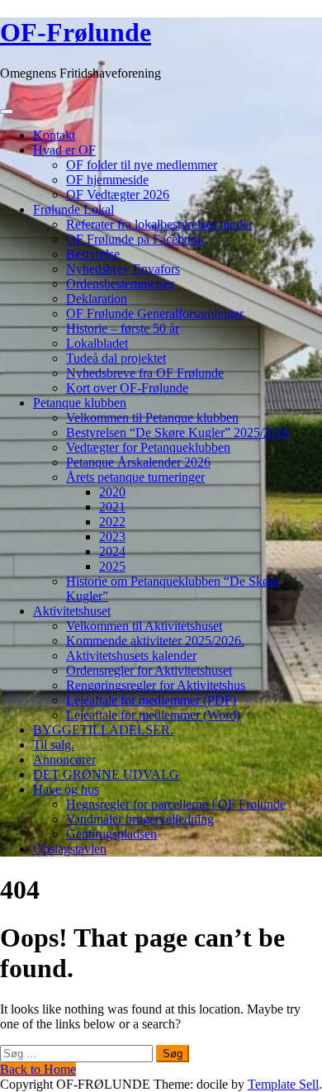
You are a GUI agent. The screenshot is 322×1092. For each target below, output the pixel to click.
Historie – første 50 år (122, 328)
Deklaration (96, 299)
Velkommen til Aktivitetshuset (144, 626)
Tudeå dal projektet (116, 358)
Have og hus (66, 789)
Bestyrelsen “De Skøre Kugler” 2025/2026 (178, 432)
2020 (112, 492)
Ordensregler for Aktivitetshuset (149, 670)
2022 (112, 522)
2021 (112, 507)
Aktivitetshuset (72, 611)
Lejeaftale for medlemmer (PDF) (151, 700)
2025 (112, 566)
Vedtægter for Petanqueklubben (148, 447)
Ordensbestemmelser (120, 284)
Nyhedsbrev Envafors (123, 269)
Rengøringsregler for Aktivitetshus (155, 685)
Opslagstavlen (70, 849)
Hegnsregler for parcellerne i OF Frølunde (176, 804)
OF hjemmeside (107, 180)
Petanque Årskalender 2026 (138, 462)
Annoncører (64, 760)
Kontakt (54, 135)
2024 (112, 551)
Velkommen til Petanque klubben (152, 418)
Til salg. (53, 745)
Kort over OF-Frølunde (127, 388)
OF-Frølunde (75, 32)
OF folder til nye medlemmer (141, 165)
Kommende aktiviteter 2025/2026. (155, 641)
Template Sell (283, 1084)
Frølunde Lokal (73, 209)
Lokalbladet (97, 343)
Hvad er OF (64, 150)
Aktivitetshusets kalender (131, 655)
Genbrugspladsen (111, 834)
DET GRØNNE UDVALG (106, 774)
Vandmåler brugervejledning (140, 819)
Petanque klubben (79, 403)
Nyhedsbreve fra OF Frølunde (145, 373)
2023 (112, 536)
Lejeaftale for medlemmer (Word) (153, 715)
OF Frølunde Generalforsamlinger (155, 313)
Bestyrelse (93, 254)
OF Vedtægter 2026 (117, 195)
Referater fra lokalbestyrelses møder (159, 224)
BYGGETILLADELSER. (103, 730)
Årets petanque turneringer (135, 477)
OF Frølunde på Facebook (135, 239)
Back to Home (38, 1069)
